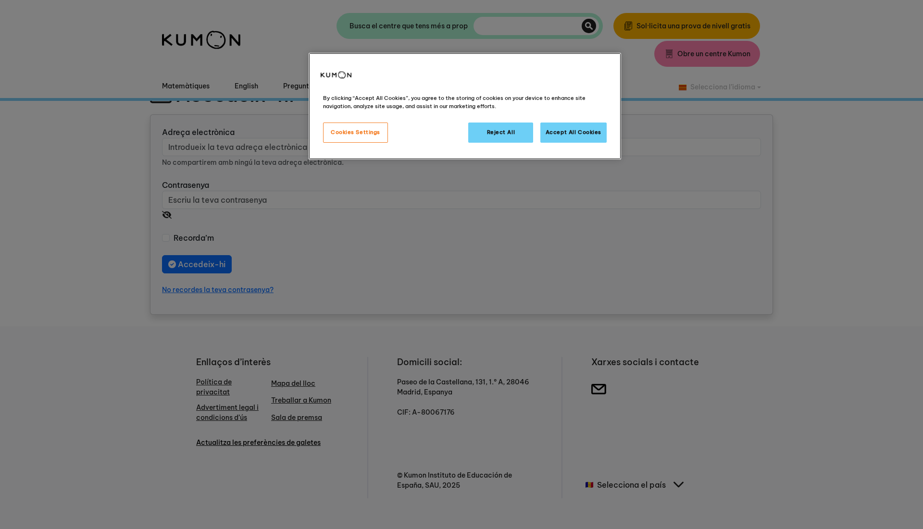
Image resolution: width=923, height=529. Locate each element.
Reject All (501, 132)
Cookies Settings (355, 132)
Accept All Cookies (573, 132)
